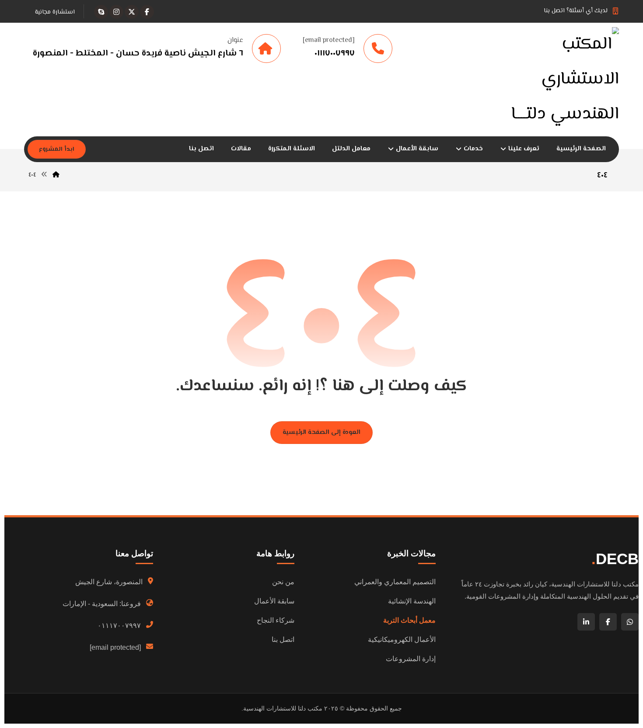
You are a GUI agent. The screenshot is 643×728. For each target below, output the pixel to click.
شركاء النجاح (275, 620)
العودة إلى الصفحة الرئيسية (321, 432)
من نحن (283, 582)
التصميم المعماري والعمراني (395, 582)
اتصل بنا (283, 639)
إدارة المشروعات (411, 658)
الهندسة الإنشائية (412, 601)
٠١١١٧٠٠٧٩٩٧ (119, 625)
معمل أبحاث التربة (409, 620)
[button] (147, 12)
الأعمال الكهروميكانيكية (402, 639)
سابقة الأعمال (274, 601)
